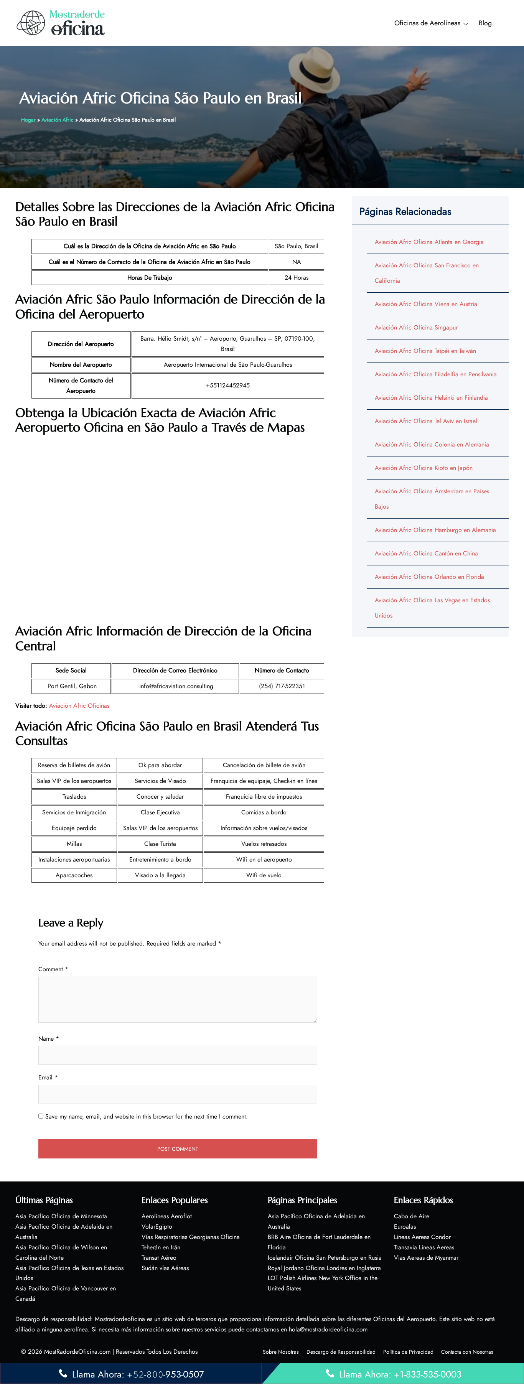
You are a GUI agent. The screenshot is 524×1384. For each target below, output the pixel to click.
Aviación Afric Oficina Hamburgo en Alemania (435, 530)
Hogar (28, 120)
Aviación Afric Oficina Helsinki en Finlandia (431, 397)
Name (48, 1038)
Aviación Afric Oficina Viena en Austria (426, 304)
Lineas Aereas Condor (422, 1236)
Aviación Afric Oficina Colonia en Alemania (432, 444)
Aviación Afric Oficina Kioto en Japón (424, 467)
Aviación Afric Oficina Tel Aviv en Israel (426, 421)
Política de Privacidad (408, 1352)
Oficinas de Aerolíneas (427, 23)
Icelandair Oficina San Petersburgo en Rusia (325, 1257)
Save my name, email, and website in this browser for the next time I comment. (146, 1116)
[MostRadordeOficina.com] (61, 22)
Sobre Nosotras (281, 1352)
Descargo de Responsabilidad (341, 1352)
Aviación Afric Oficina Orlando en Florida (429, 576)
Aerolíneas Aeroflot (167, 1216)
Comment (53, 969)
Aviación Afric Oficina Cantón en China (426, 553)
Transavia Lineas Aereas (424, 1247)
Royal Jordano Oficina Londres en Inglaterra (324, 1268)
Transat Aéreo (159, 1257)
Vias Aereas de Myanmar (426, 1257)
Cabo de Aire (411, 1216)
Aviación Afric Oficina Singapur (416, 327)
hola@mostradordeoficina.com (328, 1329)
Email (48, 1077)
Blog (485, 23)
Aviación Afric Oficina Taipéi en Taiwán (425, 350)
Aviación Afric (57, 120)
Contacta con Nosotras (467, 1352)
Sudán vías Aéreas (165, 1268)
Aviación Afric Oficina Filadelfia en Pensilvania (436, 374)
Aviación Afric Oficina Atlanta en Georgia (429, 241)
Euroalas (405, 1226)
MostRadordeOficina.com (77, 1351)
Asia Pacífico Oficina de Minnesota (61, 1216)
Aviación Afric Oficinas (79, 705)
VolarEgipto (157, 1226)
